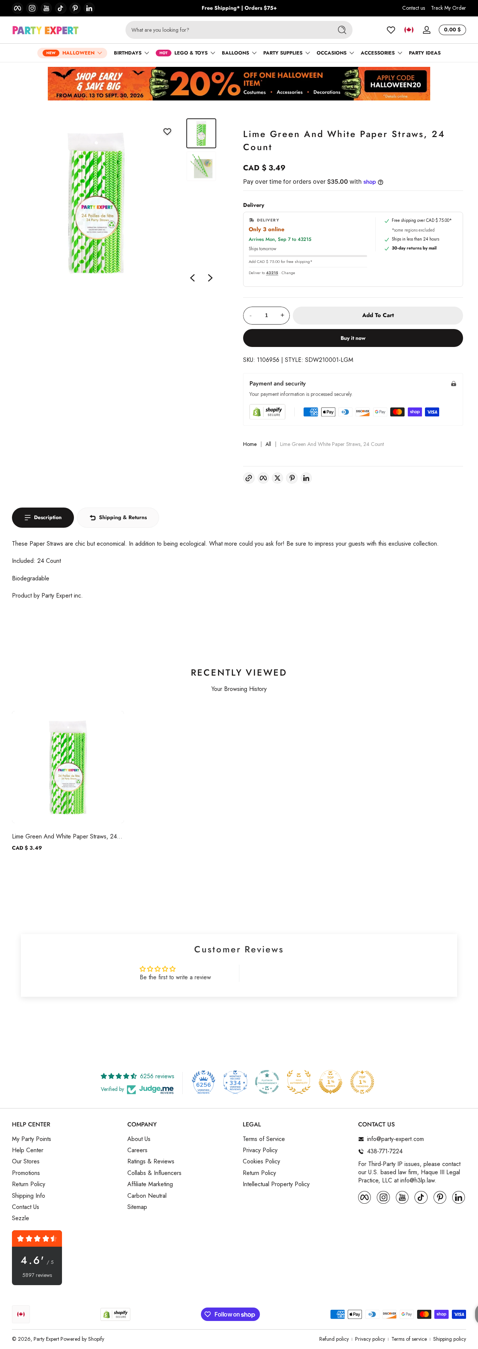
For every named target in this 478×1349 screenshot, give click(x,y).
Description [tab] (48, 517)
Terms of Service (264, 1139)
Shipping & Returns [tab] (123, 517)
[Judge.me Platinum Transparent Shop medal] (267, 1082)
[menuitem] (66, 1139)
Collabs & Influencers (154, 1173)
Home (250, 444)
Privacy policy (370, 1339)
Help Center (27, 1150)
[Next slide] (210, 278)
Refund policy (334, 1339)
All (268, 444)
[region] (239, 8)
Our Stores (26, 1161)
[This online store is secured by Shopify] (267, 411)
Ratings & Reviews (150, 1161)
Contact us (413, 8)
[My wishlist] (391, 30)
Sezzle (20, 1218)
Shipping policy (449, 1339)
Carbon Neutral (147, 1196)
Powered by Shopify (82, 1339)
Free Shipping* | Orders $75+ (239, 8)
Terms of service (409, 1339)
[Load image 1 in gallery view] (201, 133)
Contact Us (25, 1207)
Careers (137, 1150)
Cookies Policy (261, 1161)
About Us (138, 1139)
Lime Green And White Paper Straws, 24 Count (64, 836)
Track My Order (448, 8)
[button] (409, 30)
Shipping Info (28, 1196)
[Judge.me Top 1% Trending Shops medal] (362, 1082)
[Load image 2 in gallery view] (201, 166)
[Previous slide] (192, 278)
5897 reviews (37, 1275)
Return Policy (28, 1184)
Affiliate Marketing (150, 1184)
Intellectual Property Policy (276, 1184)
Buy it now (353, 338)
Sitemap (137, 1207)
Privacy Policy (260, 1150)
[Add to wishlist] (167, 131)
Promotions (26, 1173)
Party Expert (46, 1339)
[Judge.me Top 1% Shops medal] (330, 1082)
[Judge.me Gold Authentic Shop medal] (299, 1082)
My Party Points (31, 1139)
